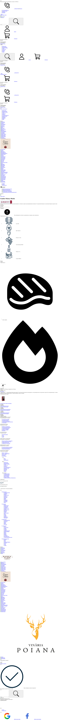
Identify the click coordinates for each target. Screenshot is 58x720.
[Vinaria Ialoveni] (3, 610)
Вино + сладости (4, 452)
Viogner (5, 515)
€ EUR (5, 74)
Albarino (5, 516)
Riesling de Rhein (6, 509)
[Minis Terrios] (2, 165)
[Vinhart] (1, 180)
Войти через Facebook (37, 719)
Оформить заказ (2, 43)
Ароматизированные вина (8, 537)
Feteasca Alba (6, 506)
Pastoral (5, 528)
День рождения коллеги (6, 428)
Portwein (5, 534)
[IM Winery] (2, 592)
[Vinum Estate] (2, 181)
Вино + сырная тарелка (5, 453)
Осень (3, 436)
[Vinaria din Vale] (3, 176)
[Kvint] (1, 163)
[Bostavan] (2, 562)
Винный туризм (6, 468)
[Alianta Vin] (2, 121)
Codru (5, 544)
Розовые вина (9, 190)
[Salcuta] (1, 601)
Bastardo (5, 494)
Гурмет (3, 48)
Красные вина (4, 185)
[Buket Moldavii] (3, 130)
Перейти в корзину (3, 663)
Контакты (3, 12)
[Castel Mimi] (2, 133)
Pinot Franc (5, 501)
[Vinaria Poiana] (2, 179)
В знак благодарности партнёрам (7, 447)
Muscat (5, 504)
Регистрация (4, 710)
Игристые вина (6, 463)
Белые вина (8, 189)
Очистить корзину (3, 63)
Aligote (5, 514)
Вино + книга (4, 454)
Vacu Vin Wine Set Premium (4, 413)
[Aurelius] (2, 551)
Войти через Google (17, 719)
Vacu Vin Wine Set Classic (4, 406)
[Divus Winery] (2, 151)
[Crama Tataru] (5, 148)
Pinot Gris (5, 510)
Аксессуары (4, 49)
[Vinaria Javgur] (2, 178)
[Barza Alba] (2, 128)
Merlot (5, 499)
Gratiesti (5, 545)
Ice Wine (5, 529)
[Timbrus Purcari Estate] (4, 172)
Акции (5, 471)
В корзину (2, 408)
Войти (3, 709)
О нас (5, 459)
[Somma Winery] (3, 169)
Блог (4, 458)
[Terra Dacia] (2, 171)
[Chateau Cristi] (2, 567)
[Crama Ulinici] (2, 149)
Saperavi (5, 521)
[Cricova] (1, 150)
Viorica (5, 512)
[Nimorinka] (2, 166)
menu (1, 44)
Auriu (5, 541)
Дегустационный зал (5, 10)
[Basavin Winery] (3, 129)
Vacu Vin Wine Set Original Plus (5, 410)
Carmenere (5, 493)
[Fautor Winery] (2, 157)
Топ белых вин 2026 (5, 420)
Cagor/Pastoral (6, 527)
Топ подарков (4, 422)
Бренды (3, 51)
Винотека (3, 11)
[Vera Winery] (2, 175)
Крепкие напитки (5, 47)
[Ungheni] (2, 173)
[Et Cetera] (2, 588)
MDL (2, 14)
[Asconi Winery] (2, 124)
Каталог (3, 184)
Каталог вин (4, 46)
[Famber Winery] (3, 156)
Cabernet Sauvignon (7, 492)
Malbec (5, 498)
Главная (3, 183)
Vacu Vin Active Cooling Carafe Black (6, 403)
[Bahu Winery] (2, 126)
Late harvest (5, 535)
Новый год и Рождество (6, 426)
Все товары (2, 391)
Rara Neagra (6, 496)
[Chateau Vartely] (3, 136)
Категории (3, 187)
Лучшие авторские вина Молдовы (7, 421)
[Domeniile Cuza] (3, 152)
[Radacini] (2, 168)
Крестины (3, 430)
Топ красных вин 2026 (5, 419)
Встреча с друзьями (5, 429)
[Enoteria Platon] (2, 154)
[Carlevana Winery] (3, 131)
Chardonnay (6, 507)
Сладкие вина (9, 191)
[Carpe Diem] (2, 132)
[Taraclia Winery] (3, 170)
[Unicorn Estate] (2, 174)
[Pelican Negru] (2, 167)
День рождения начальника (6, 427)
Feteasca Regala (6, 505)
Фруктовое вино (6, 536)
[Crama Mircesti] (2, 138)
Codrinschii (5, 500)
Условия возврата (6, 475)
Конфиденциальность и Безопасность (10, 477)
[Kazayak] (2, 161)
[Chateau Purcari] (3, 135)
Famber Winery (2, 196)
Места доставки (6, 476)
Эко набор (3, 455)
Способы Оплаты (6, 474)
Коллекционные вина (13, 192)
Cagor (5, 543)
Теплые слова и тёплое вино (6, 441)
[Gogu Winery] (2, 159)
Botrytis (5, 533)
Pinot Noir (5, 497)
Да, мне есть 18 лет (3, 700)
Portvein (5, 539)
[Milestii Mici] (2, 164)
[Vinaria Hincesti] (3, 177)
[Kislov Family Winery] (3, 162)
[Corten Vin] (2, 137)
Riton (5, 513)
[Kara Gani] (2, 160)
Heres (5, 526)
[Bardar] (1, 127)
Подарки (3, 50)
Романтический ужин (5, 442)
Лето (3, 435)
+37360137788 (16, 8)
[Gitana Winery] (2, 158)
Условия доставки (7, 473)
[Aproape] (2, 123)
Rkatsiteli (5, 511)
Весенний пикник (5, 434)
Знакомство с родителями (6, 443)
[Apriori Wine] (2, 122)
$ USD (1, 74)
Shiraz (5, 502)
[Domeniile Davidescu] (3, 153)
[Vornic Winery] (2, 658)
